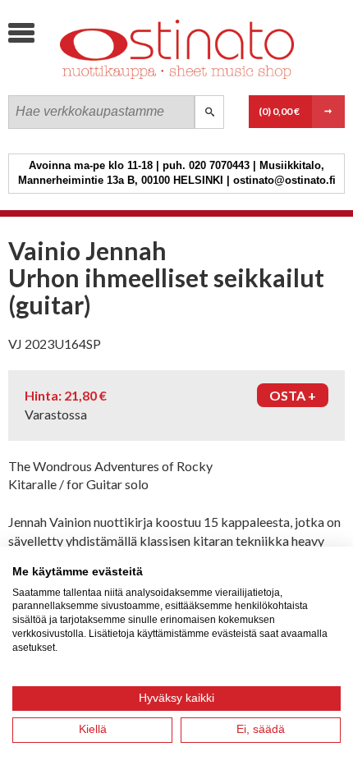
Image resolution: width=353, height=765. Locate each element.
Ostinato (131, 78)
